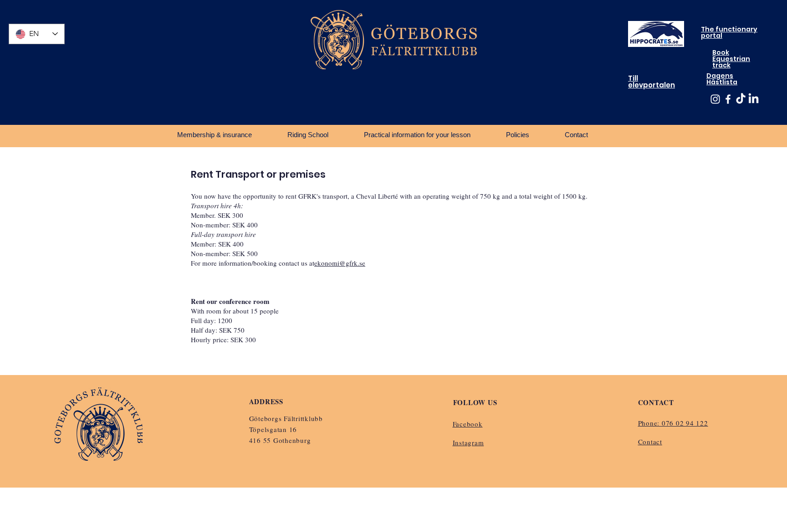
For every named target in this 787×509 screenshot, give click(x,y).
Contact (650, 441)
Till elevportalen (651, 81)
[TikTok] (741, 99)
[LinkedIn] (753, 99)
